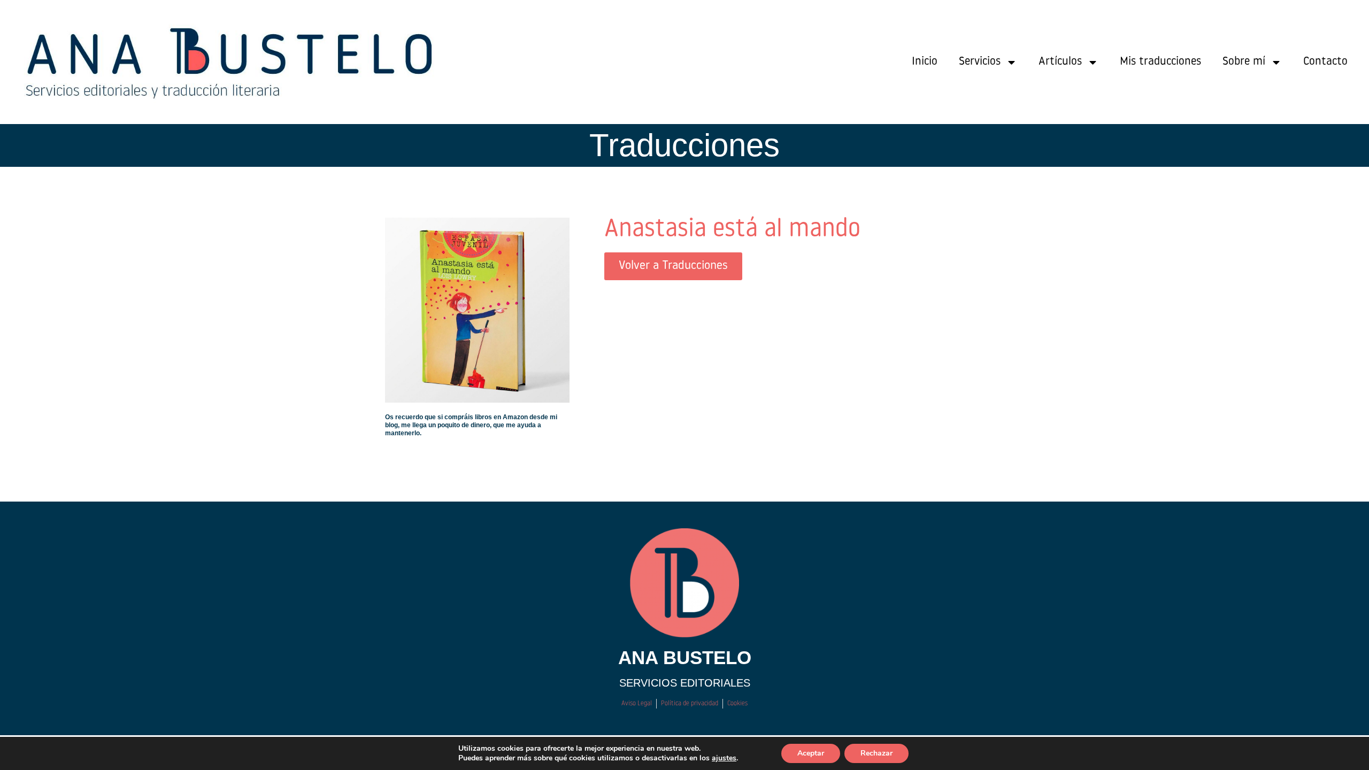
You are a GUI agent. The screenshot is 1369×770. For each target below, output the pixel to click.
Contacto (1325, 61)
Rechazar (876, 753)
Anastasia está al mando (732, 230)
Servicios (980, 61)
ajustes (724, 758)
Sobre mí (1243, 61)
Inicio (924, 61)
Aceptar (810, 753)
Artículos (1060, 61)
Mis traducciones (1160, 61)
